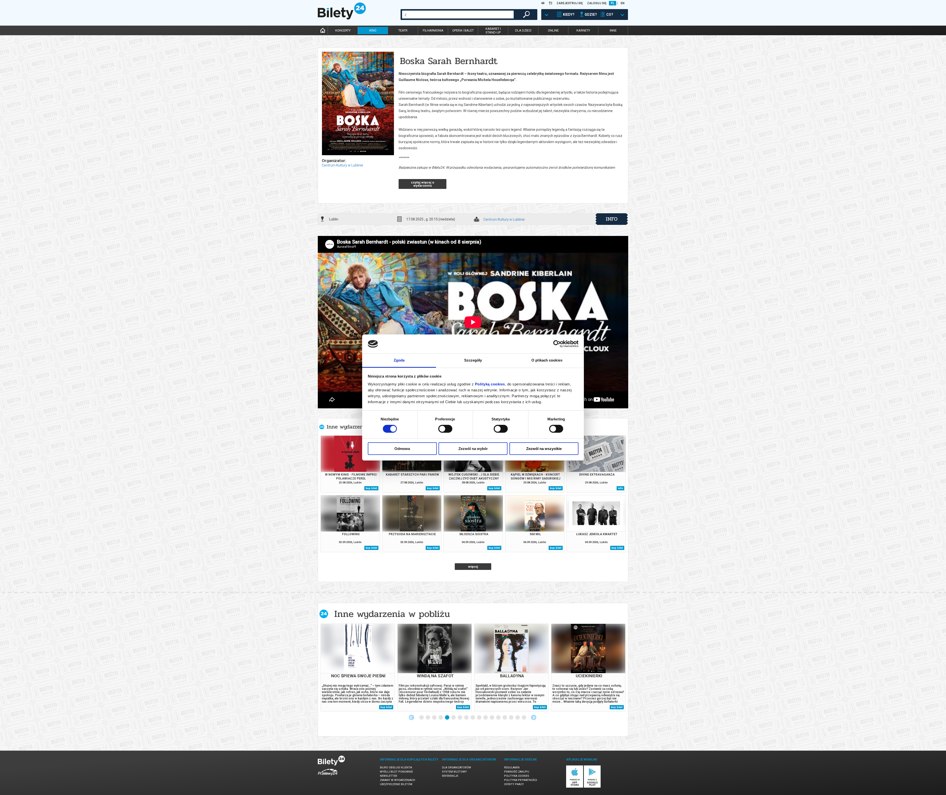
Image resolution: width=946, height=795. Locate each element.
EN (623, 3)
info (612, 219)
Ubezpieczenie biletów (396, 784)
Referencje (450, 776)
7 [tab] (460, 717)
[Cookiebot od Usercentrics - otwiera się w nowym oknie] (556, 344)
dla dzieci (523, 30)
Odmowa (402, 449)
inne (613, 30)
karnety (583, 30)
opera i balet (463, 30)
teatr (402, 30)
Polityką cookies (490, 384)
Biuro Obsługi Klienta (396, 767)
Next (533, 717)
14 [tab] (505, 717)
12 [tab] (492, 717)
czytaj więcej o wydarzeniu (422, 184)
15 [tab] (511, 717)
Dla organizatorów (456, 767)
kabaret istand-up (493, 30)
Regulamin (512, 767)
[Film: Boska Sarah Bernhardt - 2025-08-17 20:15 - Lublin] (358, 103)
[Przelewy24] (328, 776)
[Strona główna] (342, 18)
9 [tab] (473, 717)
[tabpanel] (358, 668)
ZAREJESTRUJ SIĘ (570, 3)
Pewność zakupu (516, 771)
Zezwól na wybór (473, 449)
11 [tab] (485, 717)
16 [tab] (517, 717)
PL (612, 3)
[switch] (445, 429)
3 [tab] (434, 717)
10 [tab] (479, 717)
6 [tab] (453, 717)
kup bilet (371, 488)
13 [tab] (498, 717)
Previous (411, 717)
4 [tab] (441, 717)
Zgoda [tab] (399, 360)
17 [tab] (524, 717)
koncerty (343, 30)
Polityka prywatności (520, 780)
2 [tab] (428, 717)
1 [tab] (421, 717)
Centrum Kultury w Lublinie (342, 165)
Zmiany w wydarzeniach (397, 780)
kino (372, 30)
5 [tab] (447, 717)
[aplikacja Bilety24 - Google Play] (592, 786)
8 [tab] (466, 717)
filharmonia (433, 30)
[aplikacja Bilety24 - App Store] (574, 786)
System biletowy (454, 771)
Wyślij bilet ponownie (396, 771)
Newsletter (388, 776)
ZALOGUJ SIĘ (597, 3)
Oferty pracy (514, 784)
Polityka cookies (516, 776)
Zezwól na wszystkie (544, 449)
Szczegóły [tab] (473, 360)
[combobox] (458, 14)
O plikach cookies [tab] (546, 360)
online (553, 30)
